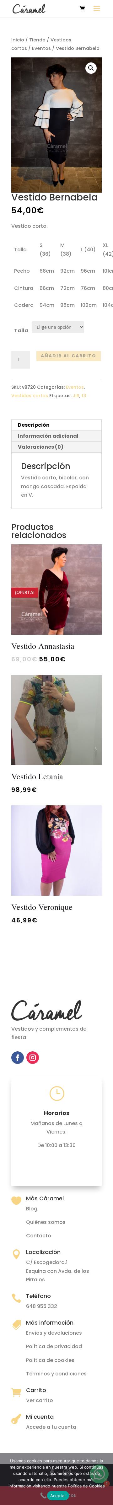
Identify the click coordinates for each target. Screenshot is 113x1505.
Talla (21, 330)
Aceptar (58, 1495)
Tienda (37, 40)
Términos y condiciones (56, 1373)
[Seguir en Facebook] (17, 1057)
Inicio (17, 40)
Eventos (41, 48)
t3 (84, 395)
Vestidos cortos (29, 395)
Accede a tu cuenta (51, 1427)
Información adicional (48, 436)
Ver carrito (39, 1400)
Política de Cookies (86, 1485)
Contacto (38, 1235)
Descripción (34, 425)
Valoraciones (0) (40, 447)
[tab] (56, 425)
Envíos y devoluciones (54, 1333)
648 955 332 (41, 1306)
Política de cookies (50, 1360)
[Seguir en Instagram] (32, 1057)
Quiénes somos (46, 1222)
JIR (76, 395)
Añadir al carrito (68, 356)
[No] (105, 1479)
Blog (31, 1208)
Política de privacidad (54, 1346)
